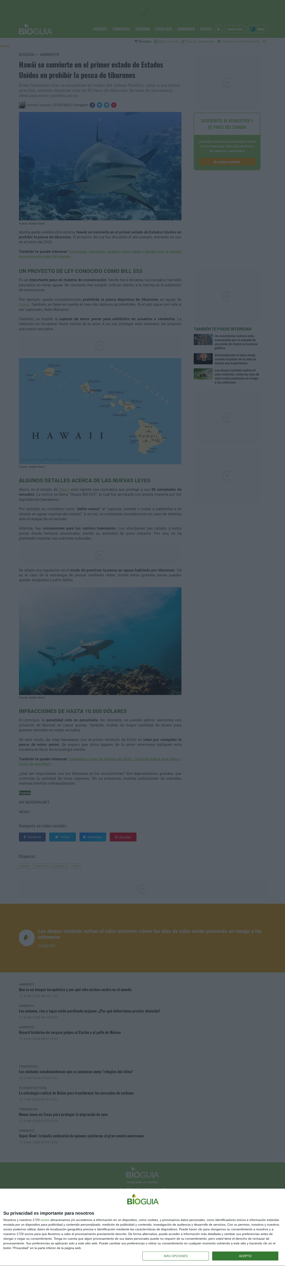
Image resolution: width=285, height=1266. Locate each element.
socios (45, 1219)
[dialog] (142, 1227)
